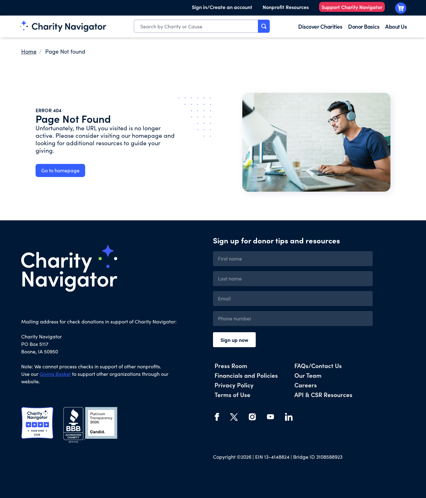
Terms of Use (232, 394)
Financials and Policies (246, 375)
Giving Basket (55, 374)
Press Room (231, 365)
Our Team (308, 375)
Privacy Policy (234, 385)
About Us (396, 26)
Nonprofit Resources (286, 6)
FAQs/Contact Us (318, 365)
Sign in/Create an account (222, 6)
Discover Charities (320, 26)
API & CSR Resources (323, 394)
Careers (305, 385)
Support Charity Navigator (352, 6)
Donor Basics (363, 26)
